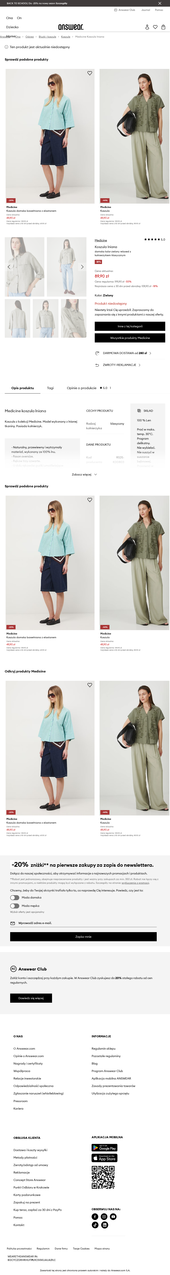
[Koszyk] (163, 26)
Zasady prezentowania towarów (113, 1086)
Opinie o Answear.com (28, 1056)
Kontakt (18, 1225)
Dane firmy (61, 1248)
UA (45, 1260)
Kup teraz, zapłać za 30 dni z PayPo (37, 1210)
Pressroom (20, 1101)
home (11, 36)
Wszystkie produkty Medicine (130, 338)
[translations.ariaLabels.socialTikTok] (95, 1225)
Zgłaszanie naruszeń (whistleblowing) (38, 1093)
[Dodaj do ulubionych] (90, 73)
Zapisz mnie (83, 937)
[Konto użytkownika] (147, 26)
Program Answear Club (107, 1071)
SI (39, 1260)
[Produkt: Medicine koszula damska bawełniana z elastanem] (50, 136)
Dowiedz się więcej (31, 998)
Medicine (101, 240)
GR (20, 1260)
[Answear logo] (70, 27)
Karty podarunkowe (26, 1195)
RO (36, 1260)
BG (9, 1260)
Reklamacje (21, 1172)
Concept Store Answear (29, 1180)
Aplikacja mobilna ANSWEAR (111, 1078)
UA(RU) (51, 1260)
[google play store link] (104, 1148)
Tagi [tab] (50, 388)
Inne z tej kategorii (130, 326)
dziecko (12, 27)
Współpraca (21, 1071)
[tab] (89, 388)
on (19, 18)
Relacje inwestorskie (27, 1078)
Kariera (18, 1108)
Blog (95, 1063)
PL (32, 1260)
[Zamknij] (160, 3)
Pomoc (18, 1217)
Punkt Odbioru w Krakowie (31, 1187)
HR (24, 1260)
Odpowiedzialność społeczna (33, 1086)
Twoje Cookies (81, 1248)
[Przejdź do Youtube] (113, 1216)
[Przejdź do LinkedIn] (104, 1225)
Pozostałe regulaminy (106, 1056)
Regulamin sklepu (103, 1048)
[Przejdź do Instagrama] (104, 1216)
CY (13, 1260)
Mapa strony (102, 1248)
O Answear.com (24, 1048)
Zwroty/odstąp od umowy (30, 1165)
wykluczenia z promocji (135, 882)
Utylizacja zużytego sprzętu (110, 1093)
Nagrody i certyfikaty (28, 1063)
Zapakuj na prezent (26, 1202)
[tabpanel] (85, 436)
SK (41, 1260)
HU (27, 1260)
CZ (16, 1260)
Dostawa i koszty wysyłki (30, 1150)
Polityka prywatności (19, 1248)
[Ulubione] (155, 26)
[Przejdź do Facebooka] (95, 1216)
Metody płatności (25, 1157)
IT (30, 1260)
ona (9, 18)
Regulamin (43, 1248)
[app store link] (104, 1157)
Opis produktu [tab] (22, 388)
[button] (24, 267)
